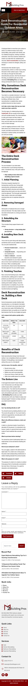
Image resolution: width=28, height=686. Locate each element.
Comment (5, 491)
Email (4, 517)
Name (4, 511)
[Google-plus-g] (6, 674)
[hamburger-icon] (3, 10)
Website (4, 523)
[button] (7, 473)
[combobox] (10, 546)
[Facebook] (3, 674)
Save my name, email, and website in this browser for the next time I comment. (14, 532)
